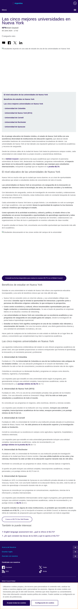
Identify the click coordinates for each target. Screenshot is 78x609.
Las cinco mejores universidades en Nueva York (23, 104)
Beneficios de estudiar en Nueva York (19, 99)
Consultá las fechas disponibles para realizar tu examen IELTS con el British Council (34, 278)
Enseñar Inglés (7, 552)
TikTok (45, 571)
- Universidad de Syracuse (14, 127)
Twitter (45, 567)
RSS (7, 571)
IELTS (18, 503)
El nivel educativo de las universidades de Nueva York (26, 95)
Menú (4, 10)
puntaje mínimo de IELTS (28, 384)
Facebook (9, 567)
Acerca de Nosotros (9, 547)
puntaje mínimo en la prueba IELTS (16, 445)
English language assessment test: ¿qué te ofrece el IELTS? (29, 532)
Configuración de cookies (44, 603)
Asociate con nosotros (10, 556)
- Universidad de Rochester (15, 122)
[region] (39, 596)
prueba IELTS (54, 167)
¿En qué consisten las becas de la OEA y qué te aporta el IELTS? (31, 536)
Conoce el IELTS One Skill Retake (17, 519)
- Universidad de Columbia (14, 108)
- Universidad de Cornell (13, 118)
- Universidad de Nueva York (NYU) (18, 113)
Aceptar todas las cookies (16, 603)
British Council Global (8, 581)
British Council (7, 3)
